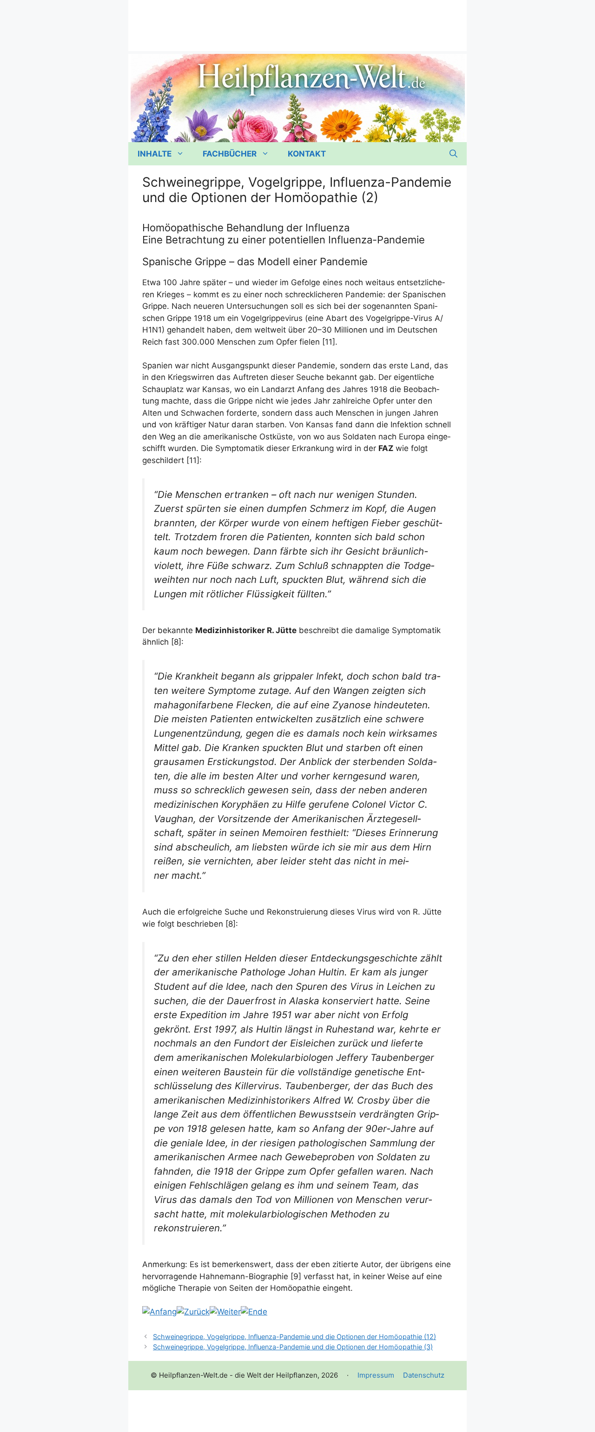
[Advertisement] (297, 21)
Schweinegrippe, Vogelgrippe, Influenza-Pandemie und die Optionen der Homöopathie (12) (294, 1336)
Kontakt (307, 153)
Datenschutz (423, 1375)
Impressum (375, 1375)
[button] (453, 153)
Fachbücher (230, 153)
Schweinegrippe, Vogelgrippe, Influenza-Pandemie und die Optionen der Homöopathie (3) (293, 1347)
